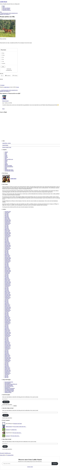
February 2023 (7, 230)
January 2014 (7, 343)
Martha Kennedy (5, 100)
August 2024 (7, 212)
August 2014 (7, 336)
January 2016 (7, 318)
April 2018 (7, 290)
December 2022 (8, 232)
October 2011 (7, 372)
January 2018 (7, 293)
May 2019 (6, 276)
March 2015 (7, 329)
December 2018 (8, 281)
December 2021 (8, 245)
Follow (5, 446)
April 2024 (7, 216)
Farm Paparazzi (7, 382)
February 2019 (7, 279)
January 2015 (7, 331)
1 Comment (2, 85)
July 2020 (6, 262)
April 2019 (7, 277)
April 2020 (7, 266)
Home (3, 5)
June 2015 (6, 325)
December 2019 (8, 270)
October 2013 (7, 346)
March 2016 (7, 316)
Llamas (6, 163)
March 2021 (7, 254)
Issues (6, 162)
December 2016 (8, 307)
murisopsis (8, 429)
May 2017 (6, 301)
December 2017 (8, 294)
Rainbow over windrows (5, 14)
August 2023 (7, 224)
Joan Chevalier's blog (9, 385)
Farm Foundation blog (9, 381)
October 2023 (7, 222)
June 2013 (6, 351)
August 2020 (7, 261)
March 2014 (7, 341)
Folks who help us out (9, 159)
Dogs (6, 154)
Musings (6, 164)
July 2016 (6, 312)
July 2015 (6, 324)
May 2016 (6, 314)
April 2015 (7, 328)
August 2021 (7, 249)
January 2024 (7, 218)
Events (17, 87)
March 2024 (7, 217)
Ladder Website (5, 145)
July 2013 (6, 350)
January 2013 (7, 356)
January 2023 (7, 231)
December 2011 (8, 369)
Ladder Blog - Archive (6, 143)
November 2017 (8, 295)
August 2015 (7, 323)
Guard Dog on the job (6, 10)
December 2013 (8, 344)
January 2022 (7, 244)
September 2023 (8, 223)
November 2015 (8, 320)
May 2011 (6, 377)
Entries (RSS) (2, 455)
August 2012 (7, 361)
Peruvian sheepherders (9, 166)
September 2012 (8, 360)
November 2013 (8, 345)
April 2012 (7, 365)
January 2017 (7, 305)
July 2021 (6, 250)
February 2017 (7, 304)
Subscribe (5, 415)
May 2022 (6, 239)
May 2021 (6, 252)
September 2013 (8, 347)
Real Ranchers (7, 387)
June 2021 (6, 251)
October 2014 (7, 334)
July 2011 (6, 375)
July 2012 (6, 362)
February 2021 (7, 255)
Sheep (6, 168)
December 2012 (8, 357)
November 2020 (8, 258)
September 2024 (8, 211)
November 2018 (8, 282)
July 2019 (6, 274)
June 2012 (6, 363)
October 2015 (7, 321)
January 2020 (7, 269)
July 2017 (6, 299)
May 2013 (6, 352)
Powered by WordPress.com (5, 453)
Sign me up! (6, 401)
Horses (6, 161)
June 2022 (6, 238)
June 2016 (6, 313)
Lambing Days (14, 429)
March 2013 (7, 354)
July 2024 (6, 213)
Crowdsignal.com (9, 70)
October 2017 (7, 296)
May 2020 (6, 265)
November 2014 (8, 333)
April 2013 (7, 353)
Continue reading (30, 466)
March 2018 (7, 291)
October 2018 (7, 283)
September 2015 (8, 322)
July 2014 (6, 337)
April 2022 (7, 240)
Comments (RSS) (10, 455)
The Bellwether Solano (9, 169)
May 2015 (6, 326)
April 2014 (7, 340)
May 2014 (6, 339)
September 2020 (8, 260)
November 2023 (8, 220)
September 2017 (8, 297)
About (3, 6)
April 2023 (7, 228)
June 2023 (6, 226)
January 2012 (7, 368)
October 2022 (7, 234)
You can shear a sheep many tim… (19, 426)
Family (6, 156)
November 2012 (8, 358)
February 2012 (7, 367)
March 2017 (7, 303)
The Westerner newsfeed (9, 390)
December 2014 (8, 332)
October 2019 (7, 272)
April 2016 (7, 315)
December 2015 (8, 319)
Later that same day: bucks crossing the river (9, 13)
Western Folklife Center (6, 147)
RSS (1, 12)
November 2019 (8, 271)
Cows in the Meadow (6, 8)
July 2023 (6, 225)
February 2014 (7, 342)
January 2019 (7, 280)
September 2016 (8, 310)
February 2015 (7, 330)
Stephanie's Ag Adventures (10, 388)
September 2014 (8, 335)
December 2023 (8, 219)
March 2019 (7, 278)
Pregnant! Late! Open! (17, 423)
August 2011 (7, 374)
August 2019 (7, 273)
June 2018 (6, 288)
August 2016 (7, 311)
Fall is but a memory (6, 9)
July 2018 (6, 287)
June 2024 (6, 214)
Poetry (6, 167)
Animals (6, 151)
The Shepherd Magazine (9, 389)
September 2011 (8, 373)
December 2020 (8, 257)
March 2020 (7, 267)
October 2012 (7, 359)
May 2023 (6, 227)
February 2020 (7, 268)
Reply (3, 108)
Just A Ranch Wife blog (9, 386)
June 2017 (6, 300)
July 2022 (6, 237)
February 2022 (7, 243)
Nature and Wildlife (8, 165)
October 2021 (7, 247)
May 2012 (6, 364)
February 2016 (7, 317)
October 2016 (7, 309)
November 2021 (8, 246)
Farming (6, 157)
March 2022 (7, 241)
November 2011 (8, 371)
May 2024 (6, 215)
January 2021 (7, 256)
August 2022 (7, 236)
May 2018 (6, 289)
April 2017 (7, 302)
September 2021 (8, 248)
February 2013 (7, 355)
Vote (3, 66)
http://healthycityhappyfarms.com (11, 384)
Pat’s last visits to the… (17, 432)
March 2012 (7, 366)
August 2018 (7, 286)
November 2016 (8, 308)
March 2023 (7, 229)
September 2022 (8, 235)
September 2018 (8, 284)
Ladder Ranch (3, 1)
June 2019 (6, 275)
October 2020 (7, 259)
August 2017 (7, 298)
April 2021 (7, 253)
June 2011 (6, 376)
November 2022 (8, 233)
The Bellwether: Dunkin (9, 170)
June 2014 (6, 338)
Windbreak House (8, 392)
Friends (6, 160)
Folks (6, 158)
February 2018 (7, 292)
